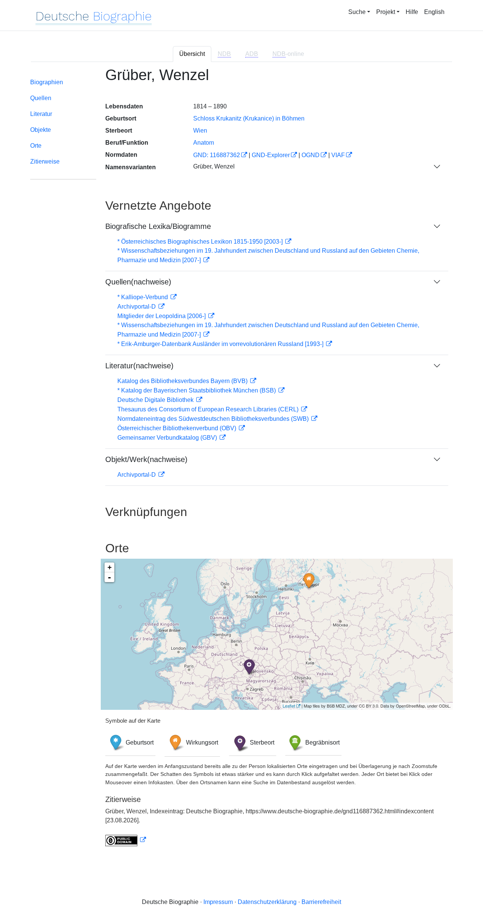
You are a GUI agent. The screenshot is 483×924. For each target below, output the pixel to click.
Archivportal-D (137, 306)
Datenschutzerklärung (267, 902)
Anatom (203, 142)
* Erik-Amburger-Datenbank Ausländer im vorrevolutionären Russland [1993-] (221, 344)
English (434, 12)
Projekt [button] (385, 12)
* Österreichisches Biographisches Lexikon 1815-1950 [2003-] (200, 241)
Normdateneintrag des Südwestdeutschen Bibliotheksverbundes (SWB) (213, 419)
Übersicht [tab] (192, 54)
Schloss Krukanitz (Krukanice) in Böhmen (249, 118)
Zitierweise (45, 161)
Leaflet (289, 706)
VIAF (338, 155)
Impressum (218, 902)
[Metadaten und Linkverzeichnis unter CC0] (125, 840)
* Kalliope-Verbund (143, 297)
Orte (36, 145)
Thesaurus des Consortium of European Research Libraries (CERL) (208, 409)
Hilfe (412, 12)
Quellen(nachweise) (138, 282)
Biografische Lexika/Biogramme (158, 226)
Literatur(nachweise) (139, 366)
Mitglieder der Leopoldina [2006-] (162, 316)
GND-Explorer (271, 155)
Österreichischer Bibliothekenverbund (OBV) (177, 428)
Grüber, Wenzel (214, 166)
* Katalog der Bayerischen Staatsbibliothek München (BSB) (197, 390)
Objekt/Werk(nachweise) (146, 459)
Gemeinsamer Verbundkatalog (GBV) (167, 437)
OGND (310, 155)
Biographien (46, 82)
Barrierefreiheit (321, 902)
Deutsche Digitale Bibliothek (156, 400)
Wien (200, 130)
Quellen (40, 98)
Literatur (41, 114)
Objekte (40, 130)
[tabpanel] (241, 461)
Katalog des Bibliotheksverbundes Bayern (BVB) (183, 381)
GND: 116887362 (216, 155)
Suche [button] (357, 12)
